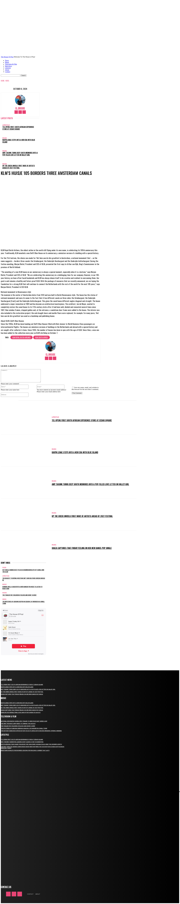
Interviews (8, 66)
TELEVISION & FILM (8, 716)
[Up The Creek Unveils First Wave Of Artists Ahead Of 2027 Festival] (25, 514)
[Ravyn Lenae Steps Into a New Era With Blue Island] (25, 450)
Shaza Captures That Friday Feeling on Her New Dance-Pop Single (82, 548)
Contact (7, 72)
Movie (4, 592)
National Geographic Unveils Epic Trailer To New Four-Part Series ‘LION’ (24, 721)
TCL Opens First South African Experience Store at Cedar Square (18, 128)
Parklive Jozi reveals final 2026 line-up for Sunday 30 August (21, 712)
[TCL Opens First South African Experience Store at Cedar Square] (25, 419)
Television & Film (11, 64)
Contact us (6, 886)
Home (2, 80)
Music (7, 62)
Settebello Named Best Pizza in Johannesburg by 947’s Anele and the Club (23, 571)
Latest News (6, 679)
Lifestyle (8, 68)
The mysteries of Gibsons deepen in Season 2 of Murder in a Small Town (23, 602)
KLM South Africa (41, 337)
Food (4, 567)
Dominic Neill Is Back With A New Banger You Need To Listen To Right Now (22, 588)
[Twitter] (24, 112)
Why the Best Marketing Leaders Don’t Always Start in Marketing (22, 742)
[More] (63, 240)
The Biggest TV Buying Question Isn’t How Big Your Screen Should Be (23, 579)
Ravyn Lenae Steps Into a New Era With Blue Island (18, 141)
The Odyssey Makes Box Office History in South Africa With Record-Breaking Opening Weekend (31, 731)
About (7, 70)
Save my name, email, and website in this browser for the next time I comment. (85, 388)
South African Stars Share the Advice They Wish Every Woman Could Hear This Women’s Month (31, 744)
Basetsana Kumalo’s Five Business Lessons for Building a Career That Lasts (25, 750)
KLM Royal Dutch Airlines (21, 337)
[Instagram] (20, 112)
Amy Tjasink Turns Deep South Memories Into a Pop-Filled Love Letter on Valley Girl (20, 153)
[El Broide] (20, 100)
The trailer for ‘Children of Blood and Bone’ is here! (19, 595)
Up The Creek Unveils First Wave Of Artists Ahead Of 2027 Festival (18, 166)
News (7, 60)
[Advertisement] (39, 660)
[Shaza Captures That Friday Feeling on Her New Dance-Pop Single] (25, 546)
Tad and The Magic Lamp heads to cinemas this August (18, 723)
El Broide (20, 108)
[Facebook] (16, 112)
